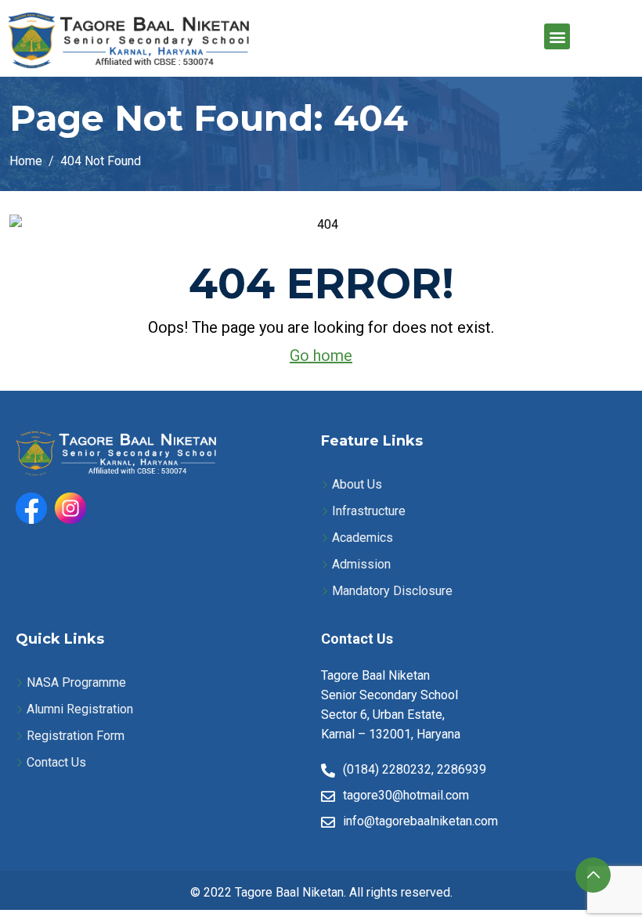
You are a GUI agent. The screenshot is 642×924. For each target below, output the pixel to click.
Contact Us (56, 762)
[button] (557, 36)
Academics (362, 537)
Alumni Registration (80, 709)
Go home (321, 355)
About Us (357, 484)
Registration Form (75, 735)
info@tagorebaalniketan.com (420, 821)
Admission (361, 564)
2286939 (461, 769)
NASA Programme (76, 682)
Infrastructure (369, 511)
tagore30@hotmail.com (406, 795)
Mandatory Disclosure (392, 590)
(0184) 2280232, (388, 769)
